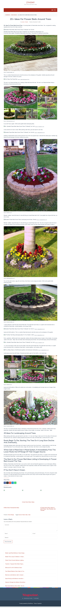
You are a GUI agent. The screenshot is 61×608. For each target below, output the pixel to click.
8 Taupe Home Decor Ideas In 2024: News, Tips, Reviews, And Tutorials (48, 509)
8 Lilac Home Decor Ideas (28, 502)
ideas (26, 514)
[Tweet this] (7, 483)
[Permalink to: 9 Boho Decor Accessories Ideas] (12, 498)
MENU (54, 10)
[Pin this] (10, 483)
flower (23, 514)
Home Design (11, 514)
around (20, 514)
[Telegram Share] (13, 483)
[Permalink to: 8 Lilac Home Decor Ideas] (30, 495)
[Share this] (5, 483)
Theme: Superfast (38, 603)
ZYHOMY (30, 2)
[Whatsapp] (15, 483)
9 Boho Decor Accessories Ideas (11, 507)
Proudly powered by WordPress (26, 603)
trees (29, 514)
